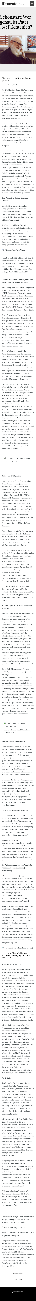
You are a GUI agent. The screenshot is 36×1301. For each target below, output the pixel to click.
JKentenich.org (13, 3)
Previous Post (18, 1274)
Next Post (18, 1279)
